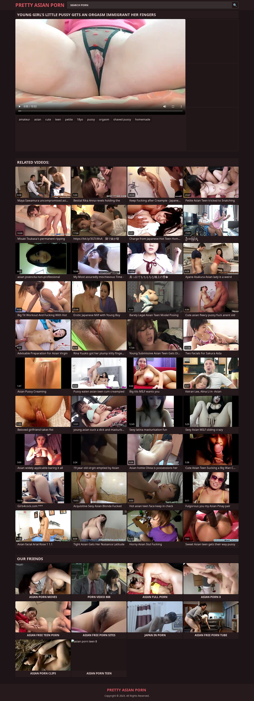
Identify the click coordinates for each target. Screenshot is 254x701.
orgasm (104, 119)
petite (69, 119)
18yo (80, 119)
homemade (142, 119)
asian (37, 119)
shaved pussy (122, 119)
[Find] (235, 5)
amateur (24, 119)
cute (48, 119)
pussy (91, 119)
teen (58, 119)
